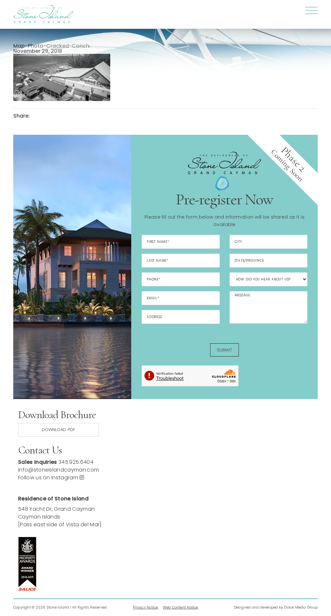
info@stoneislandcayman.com (58, 469)
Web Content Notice (180, 607)
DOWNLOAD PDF (58, 430)
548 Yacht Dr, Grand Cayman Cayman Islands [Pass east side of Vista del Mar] (60, 516)
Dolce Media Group (301, 607)
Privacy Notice (145, 607)
